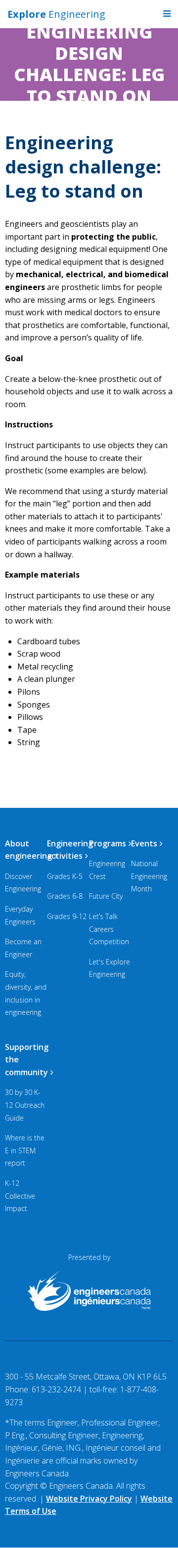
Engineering (56, 14)
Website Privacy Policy (89, 1498)
